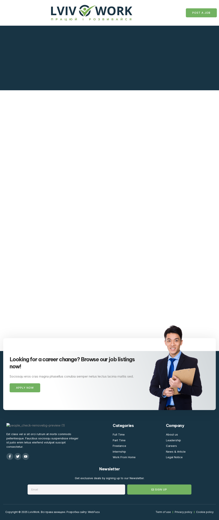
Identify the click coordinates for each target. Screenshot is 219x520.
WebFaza (94, 512)
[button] (10, 12)
